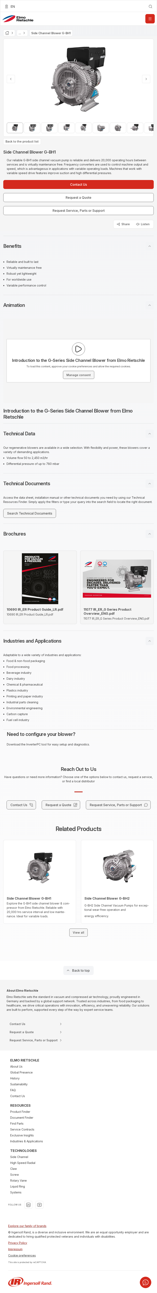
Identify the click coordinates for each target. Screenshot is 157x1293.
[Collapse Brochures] (150, 534)
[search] (150, 6)
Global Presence (21, 1072)
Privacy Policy (17, 1243)
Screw (14, 1174)
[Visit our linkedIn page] (28, 1205)
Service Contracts (22, 1129)
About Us (16, 1066)
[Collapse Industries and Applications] (150, 641)
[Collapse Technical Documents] (150, 484)
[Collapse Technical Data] (150, 434)
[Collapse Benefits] (150, 246)
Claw (13, 1168)
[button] (78, 246)
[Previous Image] (11, 79)
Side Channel (19, 1157)
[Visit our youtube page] (39, 1205)
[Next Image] (146, 79)
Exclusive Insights (22, 1135)
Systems (15, 1192)
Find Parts (17, 1123)
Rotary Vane (18, 1180)
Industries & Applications (26, 1141)
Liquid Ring (17, 1186)
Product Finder (20, 1111)
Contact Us (17, 1096)
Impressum (15, 1249)
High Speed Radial (22, 1163)
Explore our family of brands (27, 1226)
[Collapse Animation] (150, 305)
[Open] (150, 18)
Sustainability (19, 1084)
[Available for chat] (145, 1282)
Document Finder (21, 1117)
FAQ (13, 1090)
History (15, 1078)
